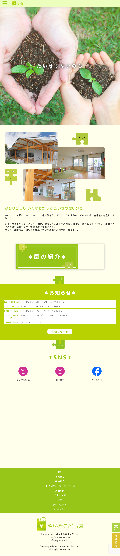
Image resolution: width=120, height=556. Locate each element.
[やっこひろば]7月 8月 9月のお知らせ (40, 306)
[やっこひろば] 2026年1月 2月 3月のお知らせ (45, 315)
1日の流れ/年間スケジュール (60, 486)
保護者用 (116, 540)
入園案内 (60, 490)
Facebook (97, 379)
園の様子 (60, 379)
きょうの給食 (23, 379)
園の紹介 (60, 481)
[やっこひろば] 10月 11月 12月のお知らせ (42, 301)
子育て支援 (60, 495)
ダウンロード (60, 504)
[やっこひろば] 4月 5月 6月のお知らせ (41, 310)
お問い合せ (60, 509)
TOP (60, 472)
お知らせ (60, 476)
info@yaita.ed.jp (60, 540)
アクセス (60, 500)
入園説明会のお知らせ (31, 322)
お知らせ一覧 (60, 331)
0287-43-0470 (63, 537)
